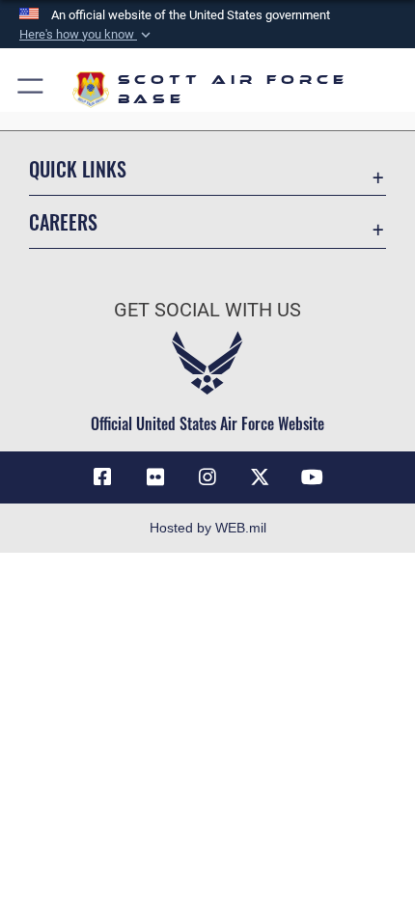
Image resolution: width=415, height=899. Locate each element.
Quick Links (77, 169)
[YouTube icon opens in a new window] (312, 477)
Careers (63, 222)
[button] (86, 34)
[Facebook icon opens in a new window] (102, 477)
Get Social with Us (207, 310)
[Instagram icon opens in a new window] (207, 477)
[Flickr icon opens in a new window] (155, 477)
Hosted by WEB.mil (208, 527)
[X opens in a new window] (259, 477)
